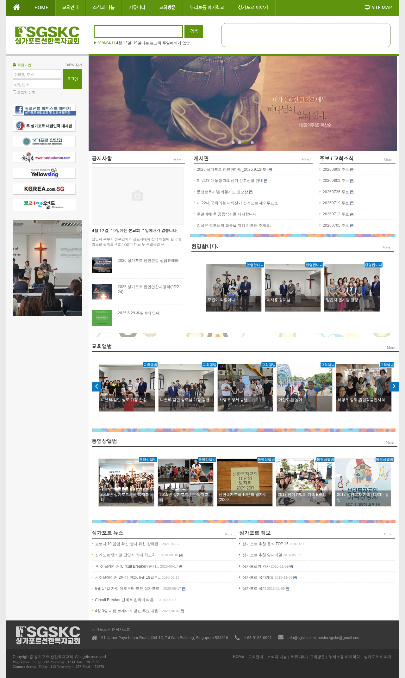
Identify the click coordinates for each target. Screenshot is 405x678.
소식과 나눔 (104, 7)
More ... (179, 160)
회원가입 (24, 65)
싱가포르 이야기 (253, 7)
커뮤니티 (137, 7)
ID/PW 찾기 (73, 65)
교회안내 (70, 7)
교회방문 (167, 7)
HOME (41, 7)
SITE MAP (382, 7)
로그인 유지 (26, 92)
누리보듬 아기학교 (207, 7)
